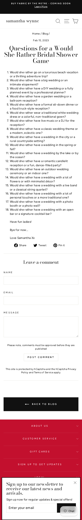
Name (8, 272)
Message (11, 312)
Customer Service (40, 438)
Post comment (41, 357)
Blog (45, 33)
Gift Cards (40, 451)
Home (36, 33)
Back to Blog (44, 404)
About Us (40, 426)
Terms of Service (43, 372)
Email (9, 292)
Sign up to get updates (40, 464)
